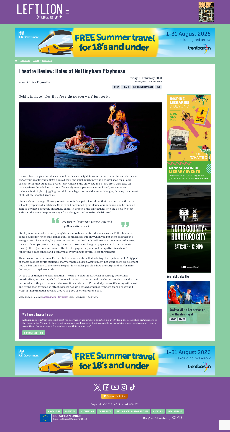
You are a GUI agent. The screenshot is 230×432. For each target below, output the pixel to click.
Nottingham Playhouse (143, 87)
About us (158, 411)
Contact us (54, 411)
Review (116, 87)
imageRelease (175, 411)
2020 (36, 60)
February (47, 60)
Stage (173, 319)
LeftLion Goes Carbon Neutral (132, 411)
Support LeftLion (33, 332)
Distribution (87, 411)
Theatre (126, 87)
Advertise (70, 411)
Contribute (105, 411)
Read (158, 87)
